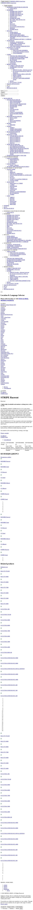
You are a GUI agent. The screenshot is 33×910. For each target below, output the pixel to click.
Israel (2, 337)
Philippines (3, 360)
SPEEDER (12, 124)
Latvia (2, 342)
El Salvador (3, 324)
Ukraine (3, 381)
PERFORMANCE (14, 159)
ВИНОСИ (12, 172)
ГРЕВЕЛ (9, 126)
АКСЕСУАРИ (10, 182)
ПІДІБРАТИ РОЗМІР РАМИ (17, 58)
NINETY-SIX (13, 17)
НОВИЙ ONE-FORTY (16, 15)
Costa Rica (3, 318)
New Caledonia (4, 355)
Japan (2, 339)
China (2, 316)
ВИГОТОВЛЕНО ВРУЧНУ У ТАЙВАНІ (20, 39)
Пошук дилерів (5, 433)
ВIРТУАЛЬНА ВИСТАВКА (17, 35)
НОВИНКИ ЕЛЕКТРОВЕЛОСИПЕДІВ (17, 7)
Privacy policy (4, 904)
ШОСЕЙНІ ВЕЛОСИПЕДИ (14, 116)
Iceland (2, 332)
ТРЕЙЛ (12, 108)
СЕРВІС (9, 54)
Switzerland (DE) (5, 376)
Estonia (2, 325)
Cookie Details (19, 906)
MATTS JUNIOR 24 (15, 137)
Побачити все (4, 567)
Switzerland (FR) (5, 377)
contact (5, 885)
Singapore (3, 367)
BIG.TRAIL (13, 21)
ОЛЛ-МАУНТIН (14, 109)
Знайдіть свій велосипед (13, 83)
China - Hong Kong (5, 317)
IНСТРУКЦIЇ (13, 60)
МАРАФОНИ (13, 106)
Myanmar (3, 350)
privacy (5, 887)
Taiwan (2, 378)
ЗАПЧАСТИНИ (11, 169)
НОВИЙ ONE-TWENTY (16, 11)
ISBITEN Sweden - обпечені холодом (22, 70)
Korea (2, 341)
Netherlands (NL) (5, 352)
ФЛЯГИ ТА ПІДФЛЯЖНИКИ (18, 191)
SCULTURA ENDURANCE (17, 26)
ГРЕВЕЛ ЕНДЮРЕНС (16, 130)
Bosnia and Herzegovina (7, 314)
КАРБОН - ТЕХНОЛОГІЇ (16, 42)
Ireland (2, 335)
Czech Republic (4, 321)
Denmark (3, 323)
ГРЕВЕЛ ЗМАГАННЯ (15, 129)
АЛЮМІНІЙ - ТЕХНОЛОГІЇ (17, 43)
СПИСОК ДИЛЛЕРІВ (16, 61)
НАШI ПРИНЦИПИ (15, 33)
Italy (2, 338)
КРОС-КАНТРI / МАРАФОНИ (18, 104)
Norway (3, 359)
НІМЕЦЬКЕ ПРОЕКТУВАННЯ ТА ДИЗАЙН (19, 240)
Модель (6, 387)
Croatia (2, 320)
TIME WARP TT (17, 76)
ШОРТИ (12, 198)
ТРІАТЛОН (13, 122)
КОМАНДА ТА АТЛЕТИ (13, 47)
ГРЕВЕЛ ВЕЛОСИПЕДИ (16, 150)
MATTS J (12, 143)
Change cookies (10, 906)
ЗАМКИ (12, 194)
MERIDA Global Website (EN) (8, 304)
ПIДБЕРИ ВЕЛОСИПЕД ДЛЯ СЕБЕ (16, 155)
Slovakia (3, 369)
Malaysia (3, 346)
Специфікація (7, 388)
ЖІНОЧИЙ (13, 204)
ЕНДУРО (12, 111)
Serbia (2, 366)
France (2, 328)
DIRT (11, 22)
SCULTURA (13, 25)
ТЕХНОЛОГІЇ (10, 40)
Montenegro (4, 349)
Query (2, 90)
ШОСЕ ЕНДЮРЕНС (15, 120)
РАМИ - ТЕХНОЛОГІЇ (16, 44)
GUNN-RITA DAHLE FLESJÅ (21, 51)
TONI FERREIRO (17, 53)
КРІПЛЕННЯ (13, 186)
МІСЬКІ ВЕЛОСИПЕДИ (13, 131)
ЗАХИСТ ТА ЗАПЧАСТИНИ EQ (18, 179)
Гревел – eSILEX (14, 165)
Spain (2, 373)
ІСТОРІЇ (12, 68)
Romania (3, 364)
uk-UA (5, 286)
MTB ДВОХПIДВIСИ (15, 101)
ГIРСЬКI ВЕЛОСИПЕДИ (16, 136)
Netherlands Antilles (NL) (7, 353)
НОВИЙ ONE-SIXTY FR (16, 14)
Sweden (3, 374)
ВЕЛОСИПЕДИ (8, 98)
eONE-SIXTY (13, 8)
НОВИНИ (6, 205)
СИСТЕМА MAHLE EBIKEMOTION (20, 46)
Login (8, 86)
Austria (2, 311)
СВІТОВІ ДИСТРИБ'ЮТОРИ (18, 56)
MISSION (12, 28)
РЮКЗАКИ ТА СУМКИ (16, 183)
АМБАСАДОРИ (14, 49)
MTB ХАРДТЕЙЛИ (15, 102)
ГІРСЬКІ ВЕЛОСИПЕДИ (13, 99)
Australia (3, 310)
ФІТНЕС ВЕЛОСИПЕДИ (16, 151)
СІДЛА (12, 176)
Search (2, 92)
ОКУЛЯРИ (13, 203)
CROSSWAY (13, 133)
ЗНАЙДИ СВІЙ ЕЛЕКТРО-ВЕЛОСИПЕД (18, 166)
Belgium (3, 313)
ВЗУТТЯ (12, 200)
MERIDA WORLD (11, 64)
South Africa (4, 371)
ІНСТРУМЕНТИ (14, 193)
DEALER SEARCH (12, 88)
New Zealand (4, 356)
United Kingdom (5, 383)
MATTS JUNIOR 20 (15, 138)
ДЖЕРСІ (12, 197)
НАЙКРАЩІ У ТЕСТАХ (16, 67)
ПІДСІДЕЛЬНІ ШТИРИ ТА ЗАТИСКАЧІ (20, 175)
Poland (2, 362)
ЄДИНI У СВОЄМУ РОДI (17, 65)
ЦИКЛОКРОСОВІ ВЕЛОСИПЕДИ (19, 148)
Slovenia (3, 370)
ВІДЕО (12, 81)
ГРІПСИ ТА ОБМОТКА (16, 173)
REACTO (12, 24)
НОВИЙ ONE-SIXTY (15, 12)
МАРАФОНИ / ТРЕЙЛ (16, 105)
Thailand (3, 380)
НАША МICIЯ (14, 32)
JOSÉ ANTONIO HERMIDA (20, 50)
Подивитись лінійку (6, 457)
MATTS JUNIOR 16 (15, 140)
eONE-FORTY (13, 162)
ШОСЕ (12, 119)
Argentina (3, 309)
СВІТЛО (12, 187)
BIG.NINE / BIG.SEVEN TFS (17, 19)
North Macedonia (5, 357)
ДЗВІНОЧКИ (13, 189)
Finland (2, 327)
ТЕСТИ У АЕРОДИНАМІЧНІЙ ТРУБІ (20, 280)
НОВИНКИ (10, 10)
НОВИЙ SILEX (14, 29)
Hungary (3, 331)
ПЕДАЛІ (12, 177)
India (2, 334)
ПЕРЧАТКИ (13, 201)
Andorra (3, 307)
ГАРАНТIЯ (13, 63)
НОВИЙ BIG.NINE (15, 18)
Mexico (2, 348)
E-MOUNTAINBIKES (12, 158)
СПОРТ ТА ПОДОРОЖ (16, 112)
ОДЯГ (8, 196)
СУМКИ (12, 184)
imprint (5, 886)
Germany (3, 330)
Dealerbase (6, 889)
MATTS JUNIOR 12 (15, 141)
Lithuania (3, 343)
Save (21, 908)
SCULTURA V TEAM (15, 82)
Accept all (3, 906)
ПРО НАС (9, 31)
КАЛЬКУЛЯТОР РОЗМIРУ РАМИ (19, 57)
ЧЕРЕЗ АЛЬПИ (17, 75)
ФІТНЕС (9, 123)
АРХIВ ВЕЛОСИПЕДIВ (13, 144)
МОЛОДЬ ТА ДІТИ (12, 134)
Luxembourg (4, 345)
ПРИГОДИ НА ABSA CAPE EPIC (22, 74)
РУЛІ (11, 170)
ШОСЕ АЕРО (13, 118)
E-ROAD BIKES (11, 164)
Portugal (3, 363)
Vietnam (3, 384)
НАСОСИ (12, 190)
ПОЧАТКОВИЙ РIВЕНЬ (16, 113)
